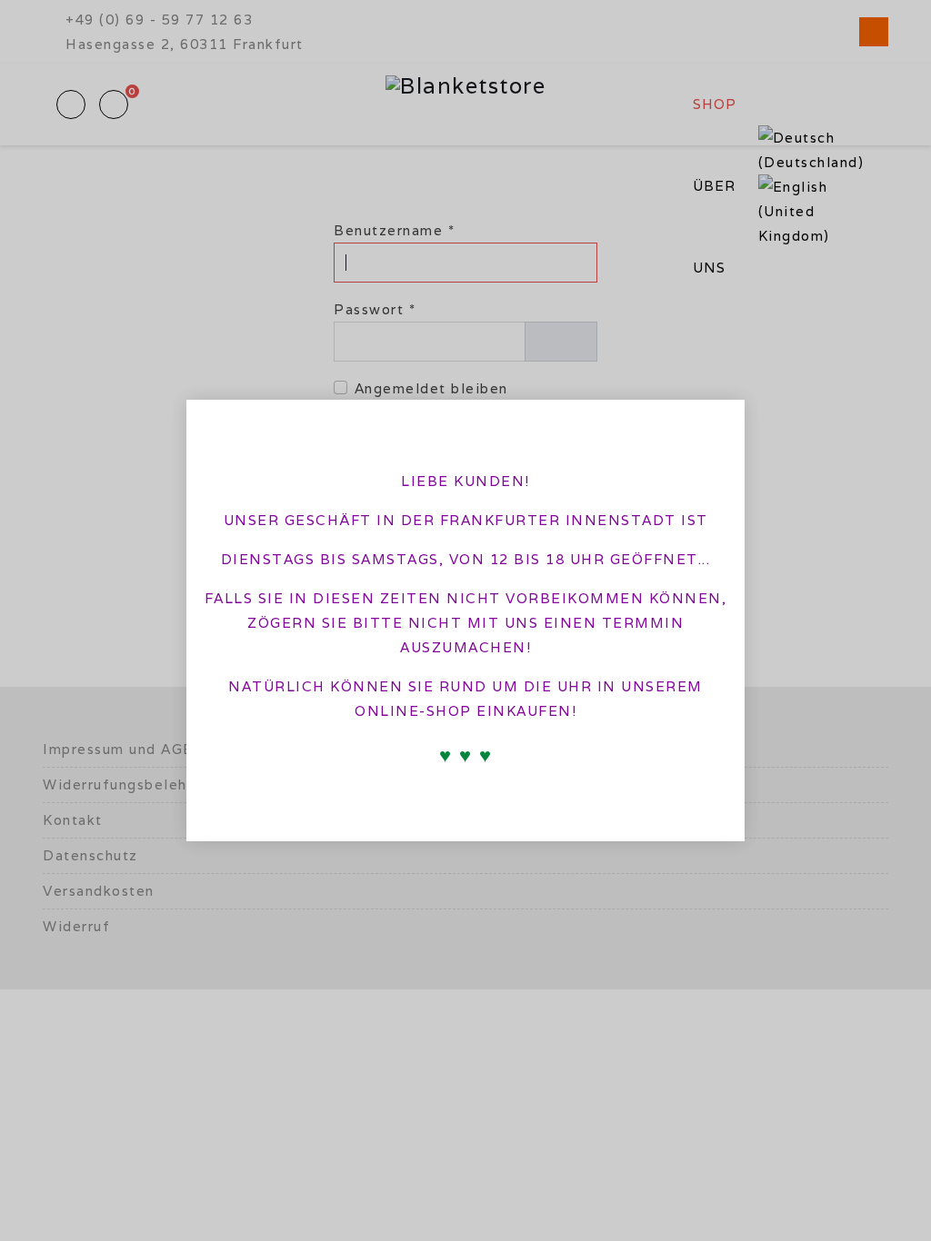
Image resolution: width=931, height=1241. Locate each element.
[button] (716, 424)
